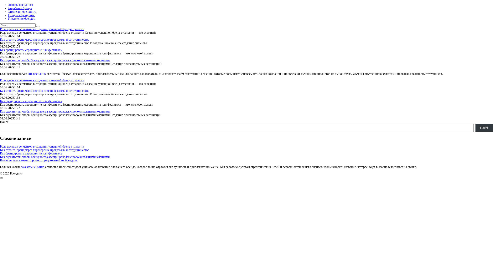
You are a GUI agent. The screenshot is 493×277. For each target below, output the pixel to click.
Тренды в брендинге (21, 15)
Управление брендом (21, 18)
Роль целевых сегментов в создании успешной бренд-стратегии (42, 29)
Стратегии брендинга (22, 11)
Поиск (4, 121)
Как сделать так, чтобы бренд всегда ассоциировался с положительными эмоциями (55, 60)
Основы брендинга (20, 4)
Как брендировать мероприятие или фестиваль (31, 50)
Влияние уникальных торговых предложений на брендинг (39, 160)
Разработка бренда (20, 8)
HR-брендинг (36, 73)
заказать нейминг (32, 167)
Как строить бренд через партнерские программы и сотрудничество (44, 39)
